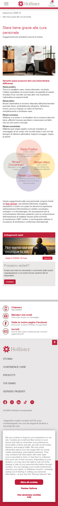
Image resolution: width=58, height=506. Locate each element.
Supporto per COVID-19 (12, 13)
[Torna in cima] (54, 342)
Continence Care (14, 366)
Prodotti (9, 375)
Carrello (52, 4)
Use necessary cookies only (29, 495)
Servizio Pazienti (14, 391)
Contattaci (10, 282)
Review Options (29, 488)
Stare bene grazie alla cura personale (17, 17)
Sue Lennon (11, 203)
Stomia (7, 358)
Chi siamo (9, 383)
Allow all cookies (29, 482)
